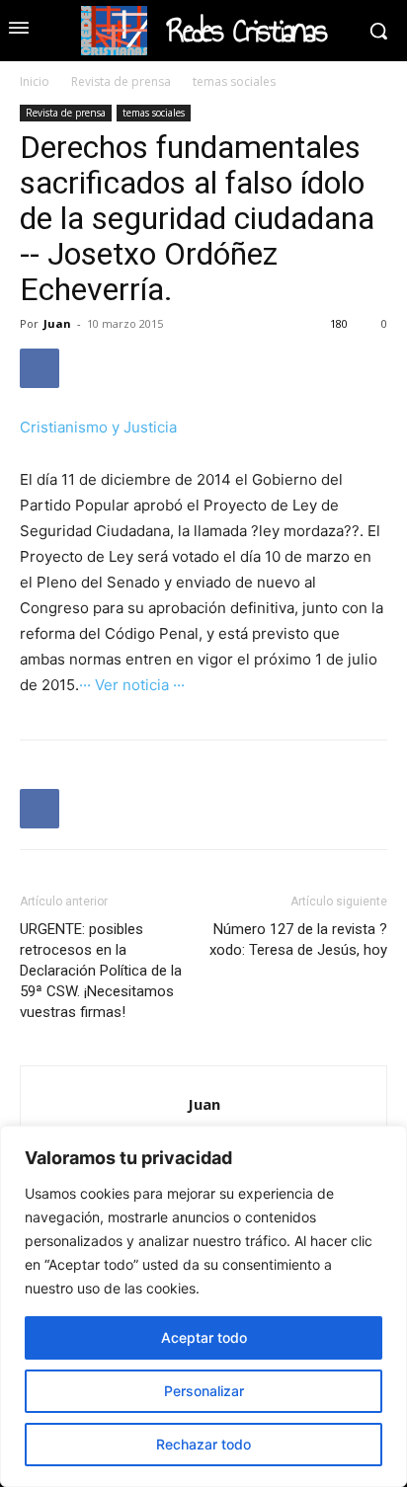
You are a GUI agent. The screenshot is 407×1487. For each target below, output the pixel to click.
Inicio (34, 81)
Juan (57, 323)
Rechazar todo (203, 1444)
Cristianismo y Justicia (98, 427)
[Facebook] (39, 368)
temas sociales (234, 81)
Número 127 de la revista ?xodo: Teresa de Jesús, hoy (298, 939)
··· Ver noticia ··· (132, 684)
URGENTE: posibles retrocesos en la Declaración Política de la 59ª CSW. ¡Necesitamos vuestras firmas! (101, 970)
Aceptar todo (204, 1337)
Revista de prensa (121, 81)
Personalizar (204, 1390)
